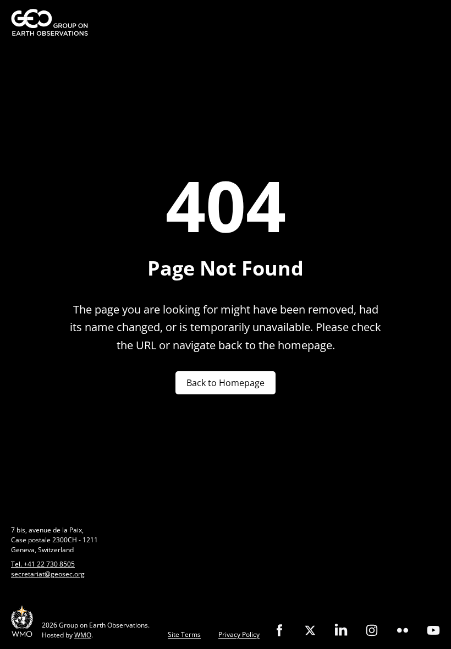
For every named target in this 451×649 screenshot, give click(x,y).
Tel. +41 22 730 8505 (43, 564)
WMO (82, 635)
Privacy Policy (239, 634)
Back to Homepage (225, 383)
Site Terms (184, 634)
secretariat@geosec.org (48, 574)
